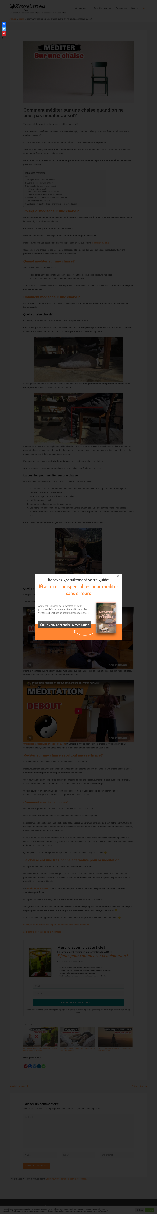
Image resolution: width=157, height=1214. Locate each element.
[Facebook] (4, 24)
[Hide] (3, 38)
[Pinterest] (4, 33)
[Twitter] (4, 29)
